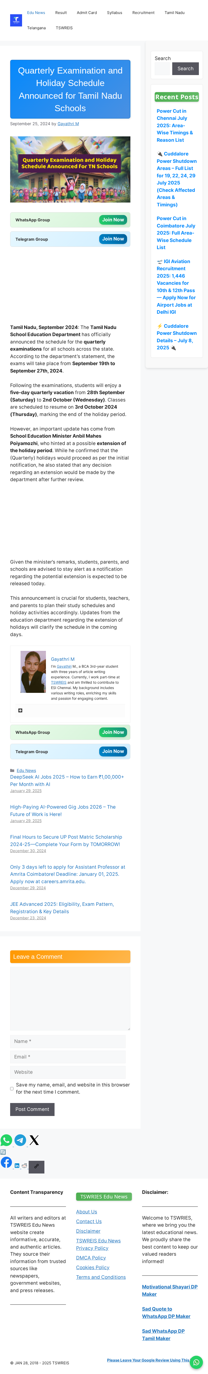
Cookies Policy (93, 1267)
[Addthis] (20, 710)
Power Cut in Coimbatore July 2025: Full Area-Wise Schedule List (176, 233)
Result (61, 12)
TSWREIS (64, 27)
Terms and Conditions (101, 1277)
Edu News (36, 12)
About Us (86, 1212)
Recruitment (143, 12)
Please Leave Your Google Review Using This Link (152, 1360)
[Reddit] (25, 1167)
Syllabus (114, 12)
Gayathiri (64, 666)
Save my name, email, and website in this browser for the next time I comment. (73, 1088)
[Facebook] (7, 1167)
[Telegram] (21, 1145)
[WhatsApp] (7, 1145)
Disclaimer (88, 1231)
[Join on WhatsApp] (196, 1362)
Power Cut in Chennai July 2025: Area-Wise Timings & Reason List (175, 125)
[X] (34, 1145)
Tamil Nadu (175, 12)
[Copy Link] (36, 1167)
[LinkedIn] (17, 1167)
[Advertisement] (70, 286)
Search (163, 58)
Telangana (36, 27)
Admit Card (87, 12)
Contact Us (89, 1221)
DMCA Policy (91, 1258)
